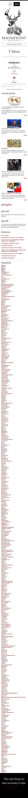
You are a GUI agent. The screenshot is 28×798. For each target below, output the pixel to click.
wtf (2, 763)
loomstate (4, 520)
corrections (4, 385)
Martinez (14, 82)
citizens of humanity (6, 362)
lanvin (2, 507)
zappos (3, 770)
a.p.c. (2, 277)
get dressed (4, 445)
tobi (2, 704)
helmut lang (4, 468)
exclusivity (4, 418)
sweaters (3, 678)
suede (2, 671)
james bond (4, 488)
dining (3, 399)
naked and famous (6, 565)
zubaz (2, 771)
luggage (3, 523)
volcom (3, 743)
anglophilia (4, 292)
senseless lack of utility (7, 646)
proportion (4, 609)
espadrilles (4, 411)
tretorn (3, 719)
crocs (2, 389)
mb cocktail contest (6, 540)
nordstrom (4, 573)
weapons (3, 750)
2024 (2, 270)
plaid (2, 600)
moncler (3, 553)
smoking (3, 659)
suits (2, 674)
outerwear (4, 584)
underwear (4, 734)
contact (3, 376)
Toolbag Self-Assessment (8, 258)
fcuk (2, 423)
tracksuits (4, 716)
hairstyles (3, 458)
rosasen (3, 629)
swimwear (3, 683)
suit (2, 673)
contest (3, 377)
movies (3, 558)
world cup (3, 761)
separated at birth (6, 647)
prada (2, 604)
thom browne (4, 699)
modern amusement (6, 551)
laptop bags (4, 509)
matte (2, 536)
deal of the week (5, 393)
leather (3, 512)
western (3, 753)
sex (2, 648)
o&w (2, 574)
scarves (3, 640)
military (3, 547)
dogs (2, 401)
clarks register (5, 365)
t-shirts (3, 685)
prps (2, 611)
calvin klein (4, 345)
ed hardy (3, 408)
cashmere (3, 353)
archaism (3, 293)
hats (2, 462)
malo (2, 530)
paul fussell (4, 594)
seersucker (4, 644)
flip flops (3, 432)
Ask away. (3, 216)
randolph (3, 616)
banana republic (5, 306)
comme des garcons (6, 374)
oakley (3, 575)
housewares (4, 477)
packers (3, 585)
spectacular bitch (5, 665)
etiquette (3, 414)
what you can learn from (7, 754)
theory (3, 696)
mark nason (4, 534)
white (2, 755)
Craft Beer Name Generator (8, 255)
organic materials (5, 582)
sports (3, 667)
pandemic (3, 589)
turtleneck (4, 726)
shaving (3, 650)
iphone (3, 478)
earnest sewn (4, 407)
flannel (3, 428)
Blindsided (5, 148)
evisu (2, 416)
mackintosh (4, 524)
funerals (3, 441)
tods (2, 707)
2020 (2, 269)
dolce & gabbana (5, 403)
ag (1, 283)
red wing (3, 619)
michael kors (4, 546)
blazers (3, 326)
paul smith (4, 596)
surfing (3, 677)
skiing (2, 656)
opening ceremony (6, 581)
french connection (6, 439)
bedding (3, 311)
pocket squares (5, 601)
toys (2, 713)
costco (3, 387)
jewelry (3, 492)
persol (2, 598)
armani (3, 295)
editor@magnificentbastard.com (16, 89)
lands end (3, 505)
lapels (2, 508)
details (3, 396)
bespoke (3, 322)
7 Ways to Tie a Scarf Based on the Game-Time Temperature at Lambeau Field (13, 250)
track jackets (4, 715)
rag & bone (4, 613)
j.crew (2, 482)
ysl (2, 769)
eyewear (3, 419)
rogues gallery (5, 627)
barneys (3, 308)
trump (2, 722)
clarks (2, 364)
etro (2, 415)
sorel (2, 663)
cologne (3, 373)
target (3, 687)
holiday (3, 473)
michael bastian (5, 544)
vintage (3, 742)
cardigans (3, 350)
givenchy (3, 450)
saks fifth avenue (5, 634)
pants (2, 592)
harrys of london (5, 461)
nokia (2, 571)
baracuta (3, 307)
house (2, 476)
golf (2, 453)
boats (2, 330)
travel (2, 717)
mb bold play (4, 539)
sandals (3, 637)
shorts (3, 654)
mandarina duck (5, 531)
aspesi (2, 300)
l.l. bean (3, 503)
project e (3, 606)
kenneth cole (4, 500)
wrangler (3, 762)
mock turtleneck (5, 550)
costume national (5, 388)
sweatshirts (4, 681)
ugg (2, 730)
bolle (2, 331)
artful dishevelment (6, 296)
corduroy (3, 382)
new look (3, 569)
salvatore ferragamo (6, 636)
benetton (3, 319)
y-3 (2, 765)
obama (3, 577)
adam (2, 280)
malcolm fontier (5, 528)
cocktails (3, 366)
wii (2, 757)
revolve (3, 621)
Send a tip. (15, 227)
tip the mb (4, 703)
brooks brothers (5, 342)
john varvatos (5, 494)
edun (2, 409)
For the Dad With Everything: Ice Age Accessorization (13, 107)
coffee (3, 368)
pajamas (3, 586)
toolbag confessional (6, 712)
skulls (2, 658)
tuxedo (3, 727)
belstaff (3, 314)
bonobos (3, 333)
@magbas (6, 204)
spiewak (3, 666)
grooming (3, 455)
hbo (2, 465)
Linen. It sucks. (5, 235)
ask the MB (4, 299)
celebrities (4, 356)
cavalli (3, 354)
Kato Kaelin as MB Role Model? (11, 129)
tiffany (3, 701)
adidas (3, 281)
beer (2, 312)
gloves (3, 451)
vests (2, 739)
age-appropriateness (6, 284)
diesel (2, 397)
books (2, 334)
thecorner (4, 694)
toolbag (3, 711)
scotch (3, 643)
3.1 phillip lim (4, 272)
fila (2, 427)
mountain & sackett (6, 557)
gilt (2, 447)
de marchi (3, 392)
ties (2, 700)
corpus (3, 384)
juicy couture (4, 497)
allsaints (3, 288)
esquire (3, 412)
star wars (3, 670)
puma (2, 612)
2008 (2, 265)
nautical (3, 566)
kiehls (2, 501)
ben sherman (4, 318)
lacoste (3, 504)
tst (2, 723)
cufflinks (3, 391)
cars (2, 351)
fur (2, 442)
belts (2, 316)
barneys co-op (5, 310)
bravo (2, 341)
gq (1, 454)
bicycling (3, 323)
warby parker (4, 746)
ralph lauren (4, 615)
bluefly (3, 327)
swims (2, 682)
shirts (2, 651)
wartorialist (4, 747)
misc (2, 548)
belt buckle (4, 315)
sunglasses (4, 675)
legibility (3, 513)
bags (2, 302)
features (3, 424)
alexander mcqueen (6, 285)
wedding (3, 751)
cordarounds (4, 381)
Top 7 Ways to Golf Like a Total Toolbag (11, 253)
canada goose (4, 349)
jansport (3, 489)
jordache (3, 496)
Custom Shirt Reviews (7, 245)
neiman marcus (5, 567)
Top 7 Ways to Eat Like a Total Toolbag (11, 247)
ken (2, 499)
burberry (3, 343)
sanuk (2, 639)
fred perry (4, 438)
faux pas (3, 422)
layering (3, 511)
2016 (2, 268)
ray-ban (3, 617)
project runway (5, 608)
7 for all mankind (5, 275)
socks (2, 662)
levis (2, 515)
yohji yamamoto (5, 766)
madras (3, 526)
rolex (2, 628)
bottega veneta (5, 338)
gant (2, 443)
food (2, 434)
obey (2, 578)
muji (2, 561)
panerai (3, 590)
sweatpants (4, 679)
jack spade (4, 485)
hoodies (3, 474)
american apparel (5, 291)
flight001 (3, 431)
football (3, 435)
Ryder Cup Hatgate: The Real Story (12, 193)
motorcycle (4, 555)
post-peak (4, 602)
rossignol (3, 631)
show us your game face (7, 655)
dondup (3, 404)
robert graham (5, 624)
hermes (3, 470)
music (2, 562)
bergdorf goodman (6, 320)
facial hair (3, 420)
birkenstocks (4, 324)
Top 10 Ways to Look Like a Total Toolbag (12, 237)
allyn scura (4, 289)
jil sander (3, 493)
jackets (3, 486)
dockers (3, 400)
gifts (2, 446)
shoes (2, 652)
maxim (3, 538)
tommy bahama (5, 709)
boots (2, 335)
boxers (3, 339)
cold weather (4, 370)
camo (2, 346)
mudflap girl (4, 559)
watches (3, 748)
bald (2, 303)
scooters (3, 642)
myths (3, 563)
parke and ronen (5, 593)
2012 (2, 266)
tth (2, 724)
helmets (3, 466)
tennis (3, 690)
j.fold (2, 484)
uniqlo (3, 735)
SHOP (17, 4)
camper (3, 347)
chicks (2, 360)
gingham (3, 449)
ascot (2, 297)
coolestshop (4, 380)
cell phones (4, 357)
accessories (4, 279)
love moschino (5, 521)
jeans (2, 490)
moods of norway (5, 554)
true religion (4, 720)
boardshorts (4, 329)
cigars (2, 361)
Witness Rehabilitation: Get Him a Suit (13, 172)
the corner (4, 691)
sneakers (3, 660)
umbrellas (3, 731)
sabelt (2, 632)
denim (2, 395)
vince (2, 740)
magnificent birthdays (7, 527)
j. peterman (4, 481)
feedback (3, 426)
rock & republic (5, 625)
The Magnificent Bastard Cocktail (10, 243)
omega (3, 580)
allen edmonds (5, 287)
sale (2, 635)
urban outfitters (5, 738)
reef (2, 620)
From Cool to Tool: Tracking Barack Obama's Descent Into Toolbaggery (12, 240)
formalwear (4, 436)
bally (2, 304)
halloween (4, 459)
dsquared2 (4, 405)
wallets (3, 744)
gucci (2, 457)
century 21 (4, 358)
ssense (3, 669)
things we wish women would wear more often (13, 697)
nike (2, 570)
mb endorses (4, 543)
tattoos (3, 689)
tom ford (3, 708)
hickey (3, 472)
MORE (25, 115)
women (3, 758)
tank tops (3, 686)
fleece (2, 430)
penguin (3, 597)
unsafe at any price (6, 736)
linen (2, 516)
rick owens (4, 623)
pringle (3, 605)
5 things (3, 273)
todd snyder (4, 705)
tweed (3, 728)
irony (2, 480)
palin (2, 588)
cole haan (3, 372)
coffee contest (5, 369)
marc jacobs (4, 532)
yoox (2, 767)
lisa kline (3, 517)
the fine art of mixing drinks (8, 693)
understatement (5, 732)
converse (3, 378)
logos (2, 519)
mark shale (4, 535)
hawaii (3, 463)
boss (2, 337)
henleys (3, 469)
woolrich (3, 759)
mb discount (4, 542)
